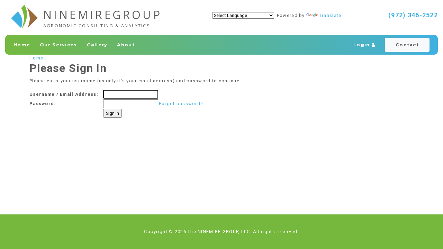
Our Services (58, 44)
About (125, 44)
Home (21, 44)
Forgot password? (181, 103)
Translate (330, 15)
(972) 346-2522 (413, 15)
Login (362, 44)
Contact (407, 44)
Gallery (97, 44)
